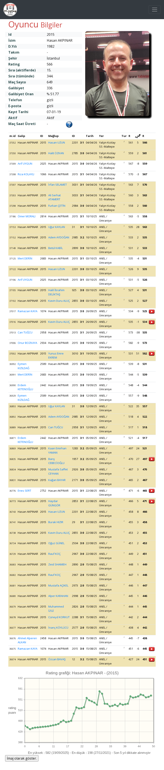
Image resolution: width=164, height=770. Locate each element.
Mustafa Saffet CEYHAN (58, 471)
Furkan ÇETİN (56, 206)
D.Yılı (12, 46)
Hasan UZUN (56, 142)
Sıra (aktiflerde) (22, 70)
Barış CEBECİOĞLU (56, 461)
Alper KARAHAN (58, 596)
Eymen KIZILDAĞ (23, 366)
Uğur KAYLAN (56, 227)
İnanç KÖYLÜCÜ (58, 627)
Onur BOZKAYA (27, 343)
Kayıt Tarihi (18, 112)
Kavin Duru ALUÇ (59, 301)
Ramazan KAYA (27, 311)
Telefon (15, 100)
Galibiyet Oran (21, 94)
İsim (12, 40)
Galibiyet (16, 88)
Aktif (12, 117)
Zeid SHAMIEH (57, 564)
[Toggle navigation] (155, 9)
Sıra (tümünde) (21, 76)
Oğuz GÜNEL (56, 543)
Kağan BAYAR (57, 480)
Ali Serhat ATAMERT (54, 197)
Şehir (12, 58)
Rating (14, 64)
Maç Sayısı (17, 82)
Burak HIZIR (55, 522)
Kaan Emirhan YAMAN (57, 450)
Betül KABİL (55, 248)
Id (10, 34)
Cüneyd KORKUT (59, 617)
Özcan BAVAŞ (57, 659)
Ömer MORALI (26, 216)
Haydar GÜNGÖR (54, 503)
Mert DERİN (25, 258)
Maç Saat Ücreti (22, 123)
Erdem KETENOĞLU (25, 387)
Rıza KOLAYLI (26, 174)
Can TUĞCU (25, 332)
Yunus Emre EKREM (56, 356)
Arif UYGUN (25, 163)
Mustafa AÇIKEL (58, 585)
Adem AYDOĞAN (58, 237)
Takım (13, 52)
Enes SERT (24, 490)
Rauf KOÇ (54, 554)
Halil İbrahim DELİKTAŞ (56, 292)
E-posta (14, 106)
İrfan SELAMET (57, 184)
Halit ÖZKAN (56, 153)
